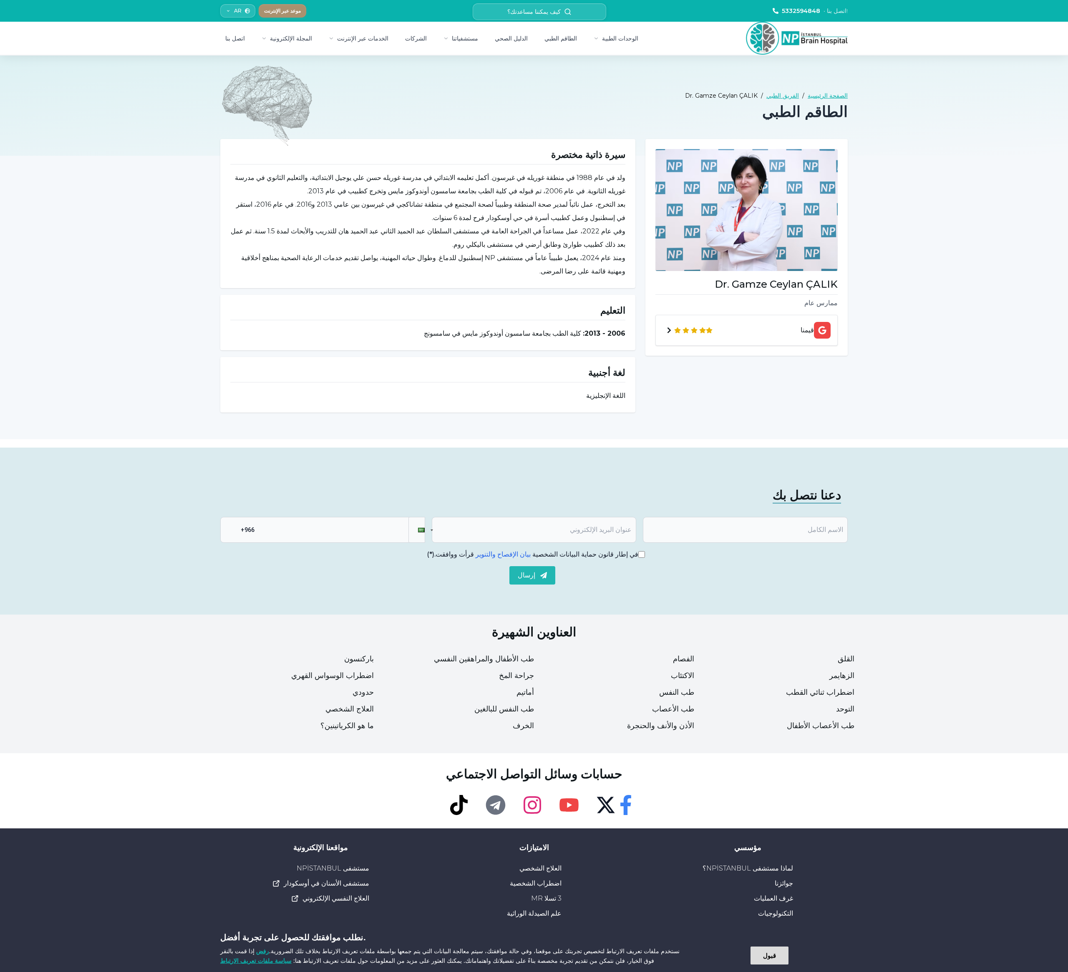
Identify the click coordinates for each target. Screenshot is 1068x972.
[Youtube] (569, 805)
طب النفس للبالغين (504, 709)
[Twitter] (606, 805)
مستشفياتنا (465, 38)
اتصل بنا (235, 38)
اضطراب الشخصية (536, 883)
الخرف (523, 725)
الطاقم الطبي (560, 38)
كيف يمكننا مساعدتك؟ (534, 11)
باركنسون (359, 658)
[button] (417, 529)
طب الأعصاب (673, 709)
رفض (262, 951)
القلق (846, 658)
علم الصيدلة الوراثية (534, 913)
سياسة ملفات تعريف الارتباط (256, 960)
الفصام (683, 658)
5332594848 (815, 11)
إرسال (526, 575)
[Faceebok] (626, 805)
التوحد (845, 709)
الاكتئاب (682, 675)
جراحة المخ (516, 675)
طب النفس (676, 692)
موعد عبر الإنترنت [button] (282, 11)
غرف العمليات (773, 898)
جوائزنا (784, 883)
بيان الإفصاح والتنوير (503, 554)
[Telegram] (496, 805)
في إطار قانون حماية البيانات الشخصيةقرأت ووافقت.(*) (532, 554)
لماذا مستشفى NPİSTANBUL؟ (748, 868)
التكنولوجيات (775, 913)
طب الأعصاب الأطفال (820, 725)
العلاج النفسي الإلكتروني (335, 898)
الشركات (416, 38)
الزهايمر (841, 675)
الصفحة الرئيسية (828, 95)
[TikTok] (459, 805)
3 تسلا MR (546, 898)
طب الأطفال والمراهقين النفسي (484, 658)
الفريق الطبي (782, 95)
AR (238, 11)
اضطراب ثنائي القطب (820, 692)
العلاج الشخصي (349, 709)
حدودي (363, 692)
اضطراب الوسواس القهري (332, 675)
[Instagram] (532, 805)
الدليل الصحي (511, 38)
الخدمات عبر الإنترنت (362, 38)
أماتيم (525, 692)
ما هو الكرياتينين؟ (347, 725)
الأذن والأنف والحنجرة (660, 725)
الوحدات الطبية (620, 38)
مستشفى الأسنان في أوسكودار (326, 883)
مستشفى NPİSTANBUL (333, 868)
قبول (769, 955)
